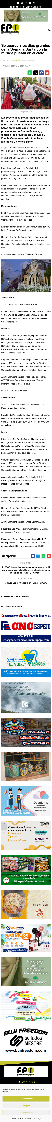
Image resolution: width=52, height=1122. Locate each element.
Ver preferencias (26, 1112)
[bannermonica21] (26, 800)
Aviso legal (37, 1118)
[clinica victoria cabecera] (26, 15)
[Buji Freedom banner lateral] (26, 1039)
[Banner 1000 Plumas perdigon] (26, 766)
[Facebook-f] (18, 3)
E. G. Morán (16, 60)
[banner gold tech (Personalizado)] (26, 937)
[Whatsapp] (34, 3)
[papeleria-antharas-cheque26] (26, 1005)
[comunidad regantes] (26, 661)
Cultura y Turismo (18, 66)
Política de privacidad (25, 1118)
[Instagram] (26, 3)
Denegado (26, 1105)
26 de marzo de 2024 (28, 60)
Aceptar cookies (26, 1098)
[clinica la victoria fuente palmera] (26, 971)
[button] (41, 30)
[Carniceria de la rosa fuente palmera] (26, 732)
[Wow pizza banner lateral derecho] (26, 904)
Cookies (13, 1118)
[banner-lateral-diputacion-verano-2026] (26, 696)
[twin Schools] (26, 835)
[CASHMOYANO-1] (26, 869)
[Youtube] (30, 3)
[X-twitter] (22, 3)
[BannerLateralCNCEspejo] (26, 627)
